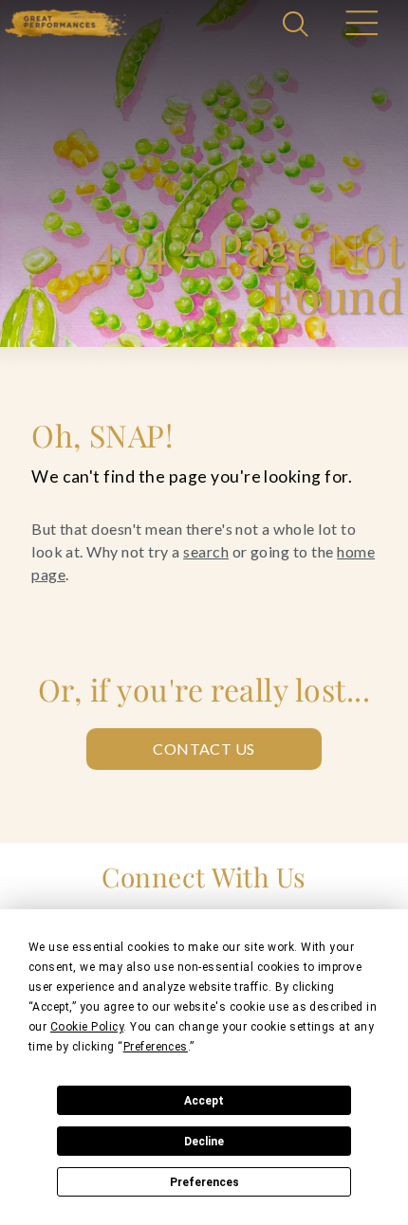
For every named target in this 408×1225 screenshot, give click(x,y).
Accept (204, 1100)
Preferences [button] (155, 1046)
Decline (204, 1141)
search (206, 551)
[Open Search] (298, 26)
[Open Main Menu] (360, 26)
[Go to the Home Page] (66, 23)
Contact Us (204, 749)
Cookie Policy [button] (86, 1026)
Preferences (204, 1182)
